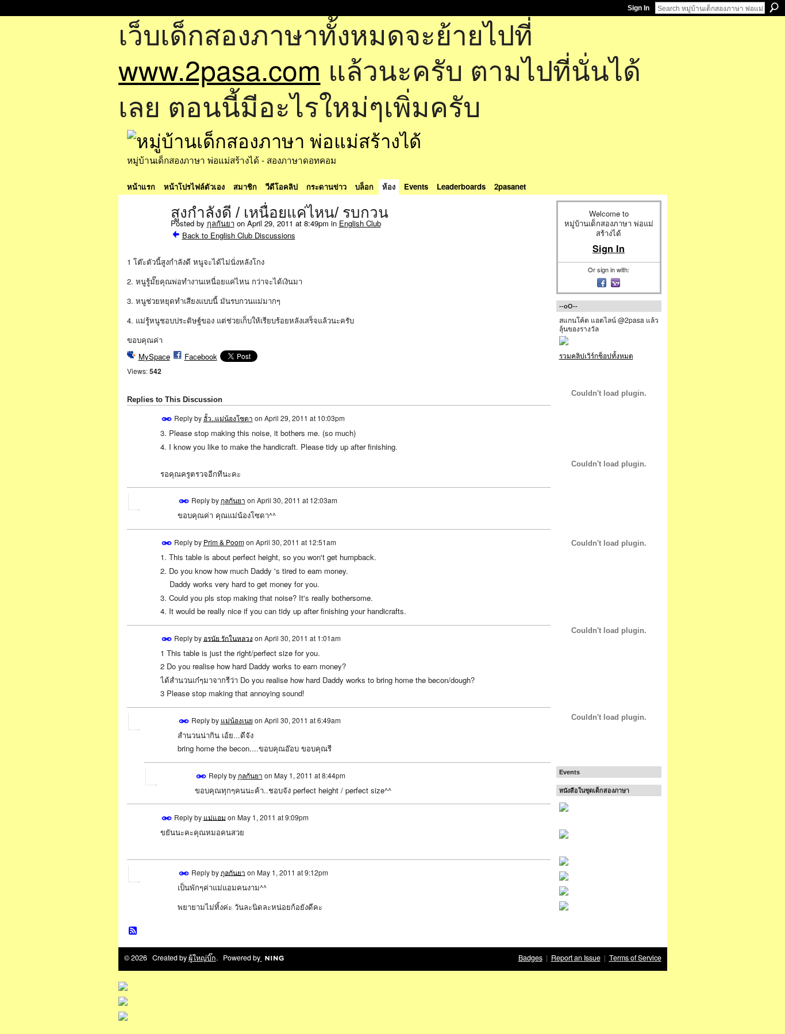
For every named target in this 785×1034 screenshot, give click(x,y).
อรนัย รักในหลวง (228, 637)
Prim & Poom (223, 542)
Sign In (638, 8)
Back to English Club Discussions (238, 235)
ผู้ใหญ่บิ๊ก (202, 957)
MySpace (154, 356)
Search (774, 7)
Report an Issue (576, 957)
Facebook (200, 356)
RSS (133, 931)
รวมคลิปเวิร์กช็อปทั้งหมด (596, 355)
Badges (530, 957)
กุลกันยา (220, 223)
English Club (360, 223)
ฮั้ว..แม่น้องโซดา (228, 418)
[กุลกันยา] (145, 236)
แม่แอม (214, 816)
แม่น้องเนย (237, 720)
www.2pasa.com (219, 69)
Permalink (166, 419)
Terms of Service (635, 957)
